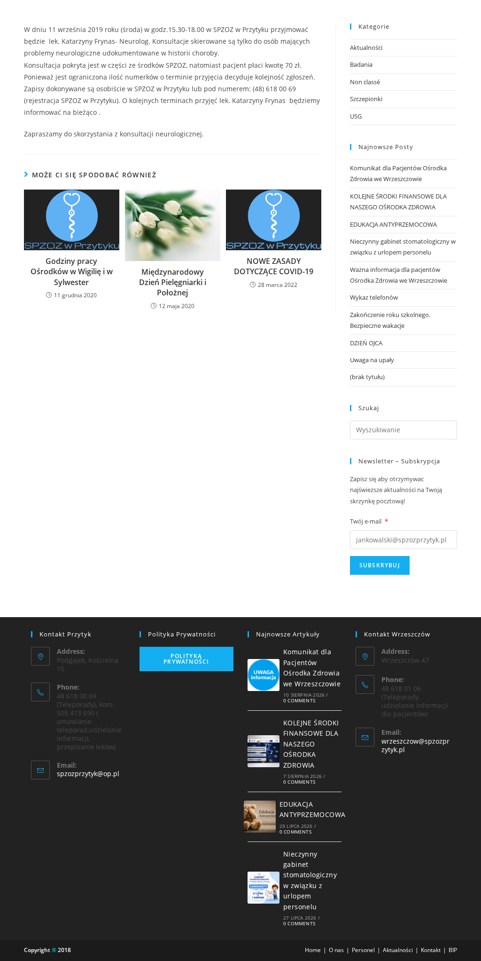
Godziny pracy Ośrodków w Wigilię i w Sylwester (72, 271)
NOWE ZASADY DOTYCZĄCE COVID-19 (273, 266)
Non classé (365, 82)
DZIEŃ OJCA (366, 343)
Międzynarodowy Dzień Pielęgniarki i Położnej (172, 282)
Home (313, 950)
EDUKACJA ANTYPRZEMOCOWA (393, 224)
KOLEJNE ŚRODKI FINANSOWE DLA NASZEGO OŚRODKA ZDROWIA (311, 744)
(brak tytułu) (367, 377)
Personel (363, 950)
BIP (453, 950)
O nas (336, 950)
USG (356, 116)
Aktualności (366, 47)
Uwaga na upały (372, 360)
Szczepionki (366, 99)
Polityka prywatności (186, 659)
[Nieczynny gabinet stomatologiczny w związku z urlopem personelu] (263, 888)
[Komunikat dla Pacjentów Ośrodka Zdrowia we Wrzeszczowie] (263, 675)
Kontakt (431, 950)
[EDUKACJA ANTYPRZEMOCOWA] (260, 817)
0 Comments (299, 700)
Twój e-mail (369, 521)
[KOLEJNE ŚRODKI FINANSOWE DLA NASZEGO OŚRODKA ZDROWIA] (263, 751)
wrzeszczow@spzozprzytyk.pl (415, 745)
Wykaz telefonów (374, 297)
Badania (361, 64)
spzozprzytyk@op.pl (88, 773)
